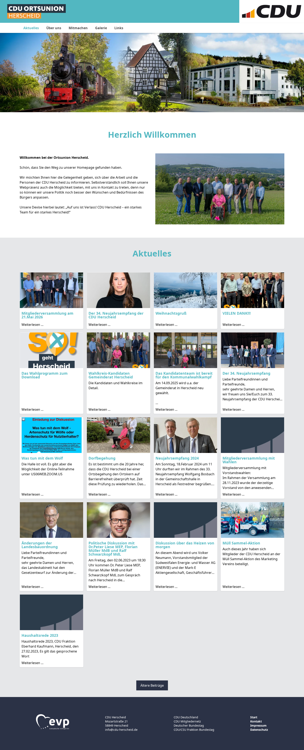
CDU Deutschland (186, 717)
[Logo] (36, 11)
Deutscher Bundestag (189, 725)
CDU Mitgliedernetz (187, 721)
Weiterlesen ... (32, 324)
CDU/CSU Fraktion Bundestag (194, 730)
